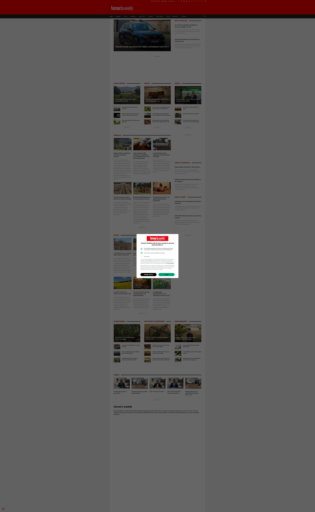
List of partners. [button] (170, 263)
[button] (157, 256)
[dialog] (157, 256)
